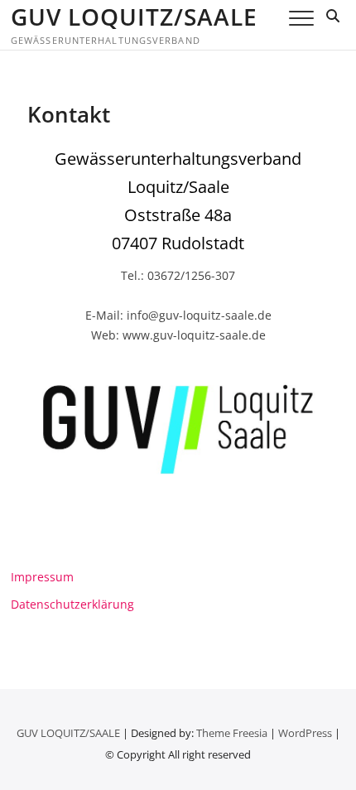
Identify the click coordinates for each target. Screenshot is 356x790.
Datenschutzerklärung (72, 604)
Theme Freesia (231, 732)
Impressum (42, 577)
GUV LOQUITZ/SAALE (134, 16)
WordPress (305, 732)
